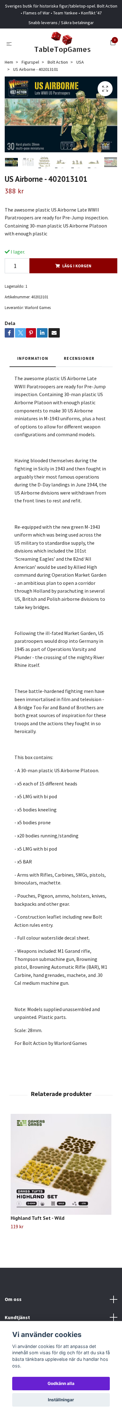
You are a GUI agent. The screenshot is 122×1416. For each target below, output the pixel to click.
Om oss (13, 1299)
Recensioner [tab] (79, 358)
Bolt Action (58, 62)
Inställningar (61, 1399)
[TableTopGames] (62, 43)
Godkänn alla (61, 1383)
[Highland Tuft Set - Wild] (61, 1164)
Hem (9, 62)
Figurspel (30, 62)
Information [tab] (32, 358)
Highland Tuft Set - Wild (37, 1218)
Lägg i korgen (76, 265)
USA (80, 62)
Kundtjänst (17, 1317)
